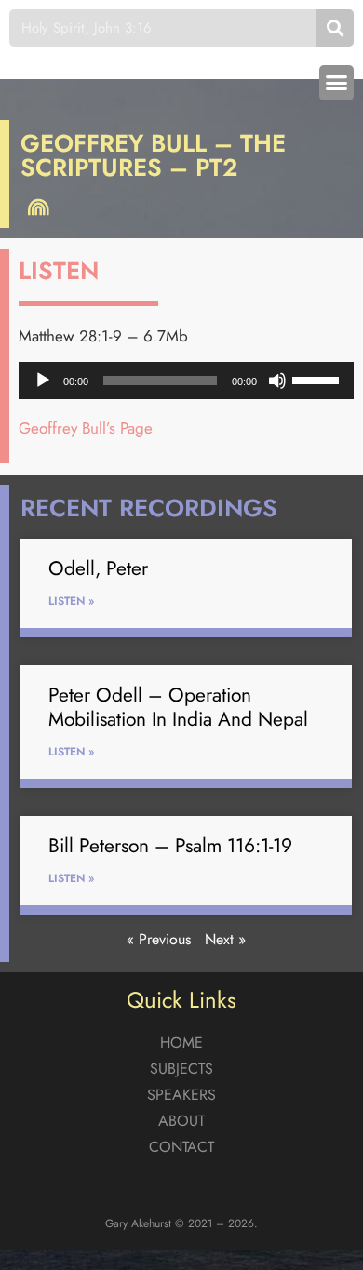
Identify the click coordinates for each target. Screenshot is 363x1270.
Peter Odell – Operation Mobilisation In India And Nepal (178, 706)
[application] (186, 380)
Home (181, 1042)
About (181, 1120)
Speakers (181, 1094)
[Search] (335, 28)
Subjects (181, 1068)
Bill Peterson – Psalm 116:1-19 (170, 846)
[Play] (43, 380)
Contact (181, 1146)
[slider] (318, 378)
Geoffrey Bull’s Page (86, 428)
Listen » (71, 601)
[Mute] (277, 380)
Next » (225, 939)
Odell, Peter (98, 568)
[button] (337, 82)
